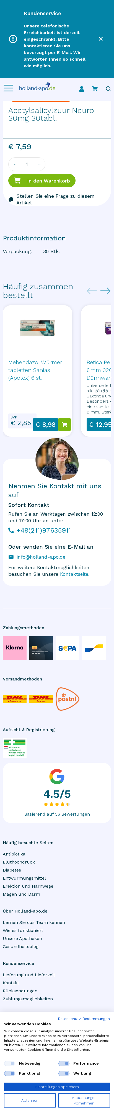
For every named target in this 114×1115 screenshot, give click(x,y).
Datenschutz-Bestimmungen (84, 1019)
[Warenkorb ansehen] (95, 89)
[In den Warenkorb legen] (64, 424)
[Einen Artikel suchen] (108, 89)
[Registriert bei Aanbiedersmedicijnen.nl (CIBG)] (15, 748)
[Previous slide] (92, 291)
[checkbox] (9, 1063)
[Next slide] (105, 291)
